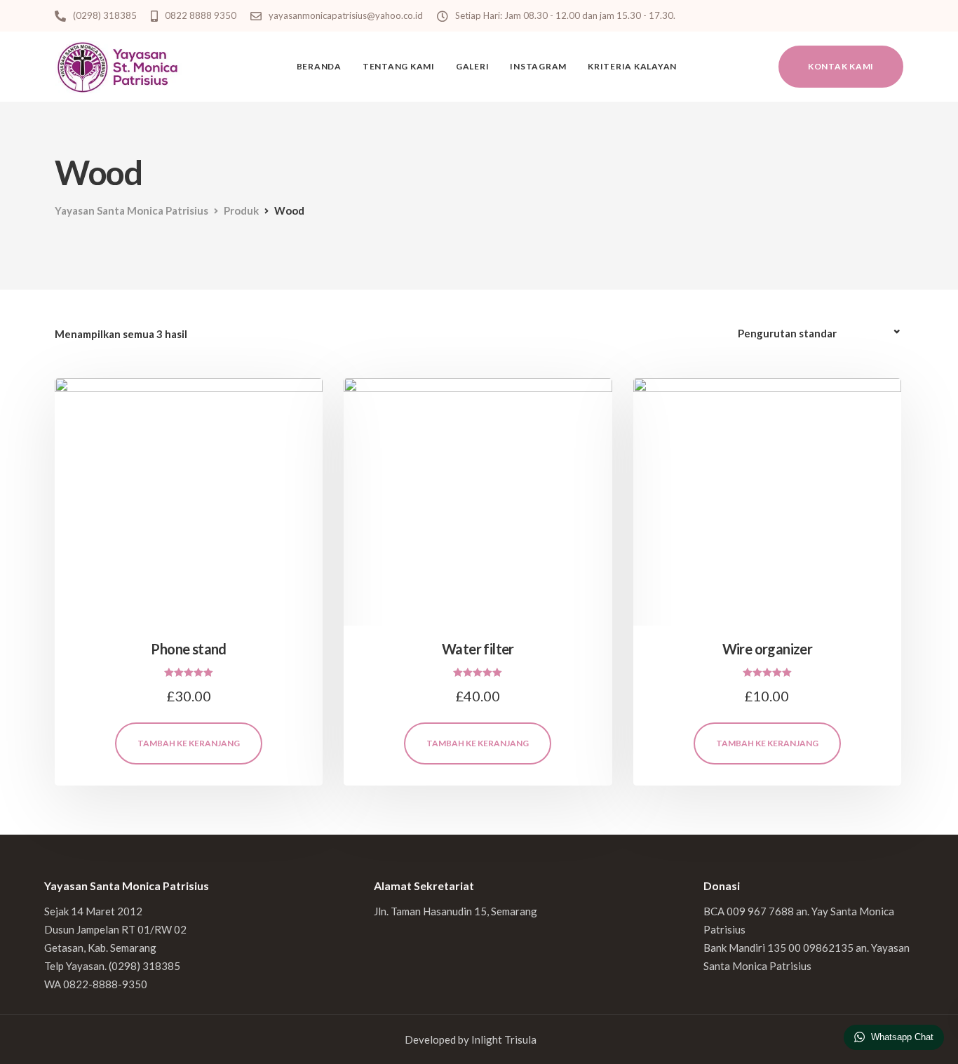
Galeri (473, 66)
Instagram (538, 66)
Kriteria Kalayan (632, 66)
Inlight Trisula (504, 1039)
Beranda (319, 66)
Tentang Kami (399, 66)
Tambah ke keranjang (188, 743)
